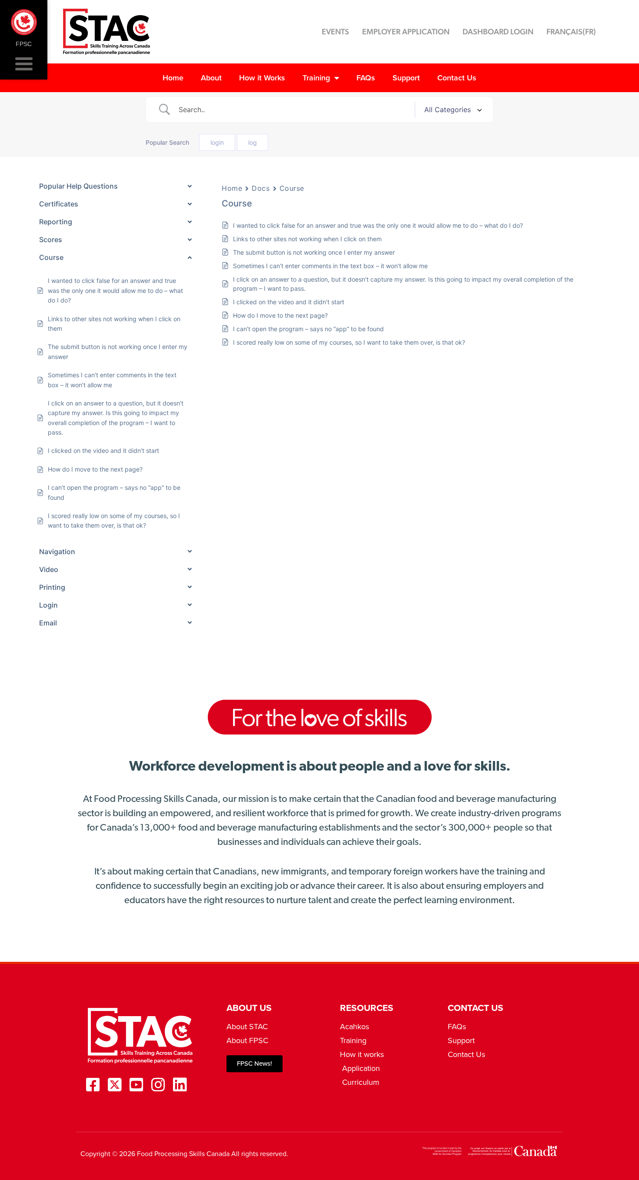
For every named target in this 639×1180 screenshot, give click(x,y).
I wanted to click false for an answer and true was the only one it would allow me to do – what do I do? (378, 225)
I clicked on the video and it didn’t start (288, 302)
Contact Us (456, 77)
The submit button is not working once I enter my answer (314, 252)
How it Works (262, 77)
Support (406, 77)
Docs (261, 188)
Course (292, 188)
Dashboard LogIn (498, 31)
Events (335, 31)
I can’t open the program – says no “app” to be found (308, 328)
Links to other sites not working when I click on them (307, 239)
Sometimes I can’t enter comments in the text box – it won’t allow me (330, 265)
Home (173, 77)
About (211, 77)
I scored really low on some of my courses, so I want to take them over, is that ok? (349, 342)
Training (316, 77)
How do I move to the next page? (280, 315)
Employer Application (405, 31)
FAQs (365, 77)
